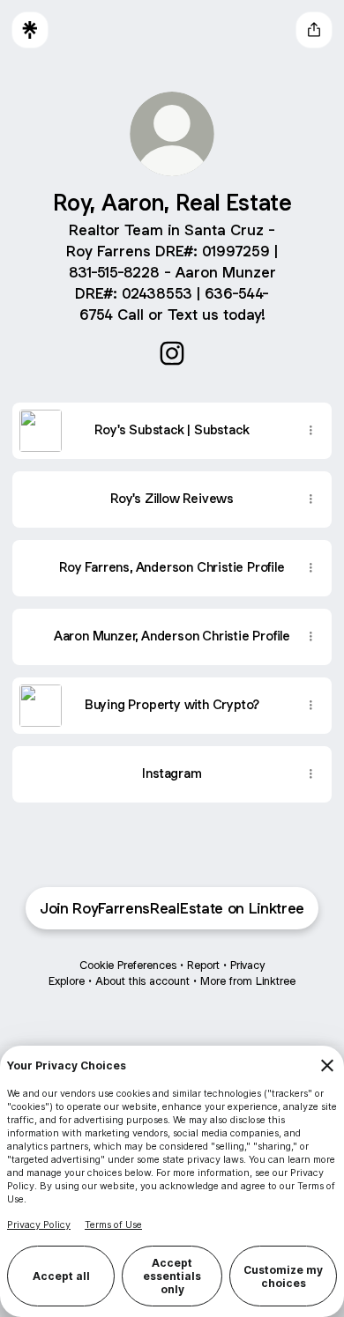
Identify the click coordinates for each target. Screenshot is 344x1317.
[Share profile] (314, 30)
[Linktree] (30, 30)
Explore (67, 980)
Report (203, 965)
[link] (172, 353)
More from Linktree (247, 980)
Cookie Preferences (127, 965)
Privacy (247, 965)
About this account (142, 980)
